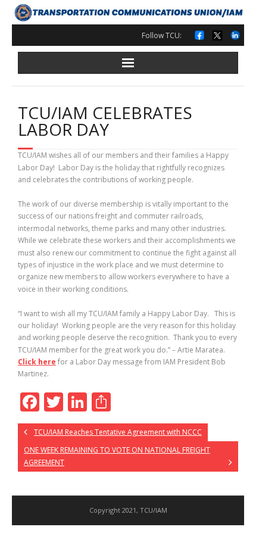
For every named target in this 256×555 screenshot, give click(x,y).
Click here (37, 362)
